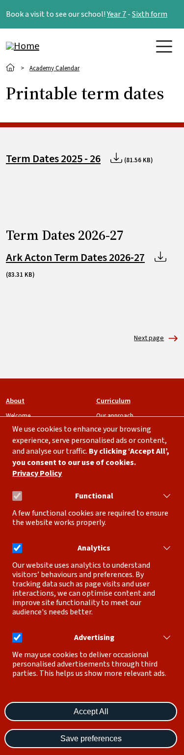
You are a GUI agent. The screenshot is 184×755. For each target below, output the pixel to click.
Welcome (18, 415)
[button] (165, 496)
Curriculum (113, 401)
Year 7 (116, 14)
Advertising (94, 637)
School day (149, 338)
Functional (94, 496)
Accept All (91, 711)
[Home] (45, 46)
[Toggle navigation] (164, 46)
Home (10, 67)
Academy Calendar (54, 68)
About (15, 401)
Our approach (114, 415)
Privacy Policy (37, 473)
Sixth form (149, 14)
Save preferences (91, 738)
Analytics (94, 548)
